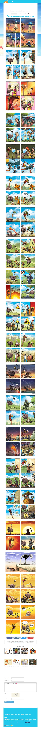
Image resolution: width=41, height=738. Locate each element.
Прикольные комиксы (8, 654)
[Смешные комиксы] (16, 662)
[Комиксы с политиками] (24, 651)
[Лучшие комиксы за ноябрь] (32, 662)
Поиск (19, 714)
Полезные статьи (28, 714)
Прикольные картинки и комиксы (16, 655)
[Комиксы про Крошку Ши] (8, 662)
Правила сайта (7, 714)
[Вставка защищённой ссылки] (15, 683)
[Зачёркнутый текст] (8, 683)
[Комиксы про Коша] (32, 651)
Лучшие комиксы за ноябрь (33, 667)
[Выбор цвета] (16, 683)
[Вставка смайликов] (13, 683)
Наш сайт (5, 717)
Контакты (22, 714)
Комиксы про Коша (33, 654)
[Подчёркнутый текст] (7, 683)
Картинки (13, 13)
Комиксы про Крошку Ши (8, 667)
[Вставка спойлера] (21, 683)
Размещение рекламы (14, 714)
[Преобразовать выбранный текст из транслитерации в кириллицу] (20, 683)
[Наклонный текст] (6, 683)
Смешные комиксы (16, 666)
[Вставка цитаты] (19, 683)
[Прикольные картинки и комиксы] (16, 651)
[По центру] (11, 683)
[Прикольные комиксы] (8, 651)
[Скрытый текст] (17, 683)
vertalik (25, 13)
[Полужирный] (5, 683)
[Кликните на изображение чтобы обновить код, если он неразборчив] (16, 696)
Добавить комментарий (9, 701)
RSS (13, 725)
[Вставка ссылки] (14, 683)
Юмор (16, 13)
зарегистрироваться (17, 642)
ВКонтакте (8, 725)
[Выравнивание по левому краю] (9, 683)
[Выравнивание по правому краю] (12, 683)
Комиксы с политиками (25, 655)
